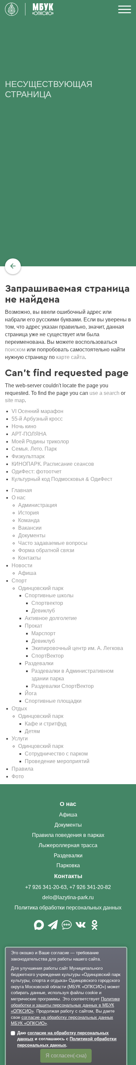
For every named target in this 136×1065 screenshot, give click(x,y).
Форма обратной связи (46, 550)
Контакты (29, 558)
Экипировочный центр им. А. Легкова (77, 648)
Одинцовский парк (40, 588)
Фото (18, 776)
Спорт (19, 580)
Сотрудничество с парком (56, 753)
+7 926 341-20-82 (90, 887)
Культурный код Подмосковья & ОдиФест (62, 479)
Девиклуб (43, 610)
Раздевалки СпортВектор (62, 686)
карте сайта (70, 357)
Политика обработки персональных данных (68, 907)
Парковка (68, 865)
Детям (32, 731)
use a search (104, 393)
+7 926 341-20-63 (46, 887)
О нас (18, 497)
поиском (15, 349)
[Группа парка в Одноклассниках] (94, 927)
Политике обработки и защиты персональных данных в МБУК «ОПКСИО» (65, 1005)
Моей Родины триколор (40, 441)
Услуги (20, 738)
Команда (29, 520)
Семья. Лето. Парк (34, 449)
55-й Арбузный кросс (37, 419)
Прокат (33, 626)
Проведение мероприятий (57, 761)
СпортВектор (47, 656)
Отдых (19, 708)
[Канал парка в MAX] (39, 927)
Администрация (37, 505)
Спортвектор (47, 603)
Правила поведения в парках (68, 835)
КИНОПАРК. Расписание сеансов (53, 464)
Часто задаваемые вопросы (52, 543)
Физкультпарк (28, 456)
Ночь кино (24, 426)
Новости (22, 565)
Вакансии (30, 528)
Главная (22, 490)
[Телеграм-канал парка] (53, 927)
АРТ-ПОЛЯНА (29, 434)
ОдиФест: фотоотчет (36, 471)
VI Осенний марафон (37, 411)
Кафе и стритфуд (45, 723)
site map (15, 400)
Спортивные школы (49, 595)
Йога (31, 693)
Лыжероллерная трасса (68, 845)
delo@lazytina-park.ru (68, 897)
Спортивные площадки (53, 701)
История (28, 513)
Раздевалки (39, 663)
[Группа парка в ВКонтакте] (80, 927)
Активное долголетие (51, 618)
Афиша (27, 573)
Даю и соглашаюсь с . (67, 1039)
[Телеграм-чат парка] (67, 927)
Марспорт (43, 633)
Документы (32, 535)
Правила (22, 769)
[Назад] (13, 266)
